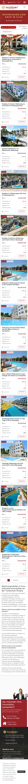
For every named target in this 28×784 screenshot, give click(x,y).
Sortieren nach (7, 31)
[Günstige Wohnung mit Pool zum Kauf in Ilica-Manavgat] (14, 450)
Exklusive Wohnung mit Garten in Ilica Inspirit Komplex (13, 283)
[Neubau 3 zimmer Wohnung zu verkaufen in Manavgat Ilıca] (14, 91)
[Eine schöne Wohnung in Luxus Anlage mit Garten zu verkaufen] (14, 361)
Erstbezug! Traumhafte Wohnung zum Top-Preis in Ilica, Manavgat (14, 556)
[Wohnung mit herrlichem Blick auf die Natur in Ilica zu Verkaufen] (14, 315)
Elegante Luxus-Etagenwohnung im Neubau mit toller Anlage (14, 509)
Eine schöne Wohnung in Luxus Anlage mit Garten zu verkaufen (14, 374)
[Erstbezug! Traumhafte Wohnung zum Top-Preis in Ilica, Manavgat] (14, 541)
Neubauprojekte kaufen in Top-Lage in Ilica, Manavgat (13, 419)
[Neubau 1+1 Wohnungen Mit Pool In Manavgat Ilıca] (14, 180)
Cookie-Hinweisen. (9, 780)
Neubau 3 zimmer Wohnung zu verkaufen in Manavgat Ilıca (13, 104)
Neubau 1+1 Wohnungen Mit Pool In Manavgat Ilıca (14, 194)
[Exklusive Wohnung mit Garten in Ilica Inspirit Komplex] (14, 270)
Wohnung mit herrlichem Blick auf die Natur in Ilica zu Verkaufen (13, 329)
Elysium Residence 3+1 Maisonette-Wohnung (10, 149)
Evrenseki (6, 753)
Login (4, 3)
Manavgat (13, 751)
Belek (5, 756)
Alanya (9, 756)
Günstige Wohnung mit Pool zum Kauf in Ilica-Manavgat (12, 464)
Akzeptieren (21, 771)
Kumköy (19, 753)
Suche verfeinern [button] (9, 27)
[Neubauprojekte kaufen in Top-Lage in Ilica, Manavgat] (14, 406)
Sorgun (19, 751)
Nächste (15, 580)
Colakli (10, 753)
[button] (1, 53)
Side (4, 751)
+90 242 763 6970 (10, 740)
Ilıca (15, 753)
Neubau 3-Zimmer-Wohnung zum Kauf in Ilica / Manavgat (12, 239)
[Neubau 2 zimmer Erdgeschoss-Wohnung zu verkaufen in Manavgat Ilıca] (14, 45)
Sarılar (8, 751)
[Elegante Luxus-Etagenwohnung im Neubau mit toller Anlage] (14, 495)
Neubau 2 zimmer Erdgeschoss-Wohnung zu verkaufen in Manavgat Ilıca (14, 59)
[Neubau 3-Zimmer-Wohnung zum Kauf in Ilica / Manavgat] (14, 225)
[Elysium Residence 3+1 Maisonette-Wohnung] (14, 136)
